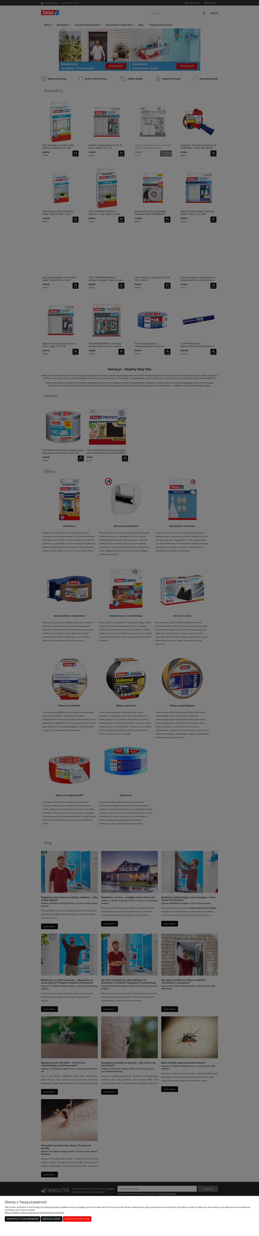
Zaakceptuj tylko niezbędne (22, 1219)
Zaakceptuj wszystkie (77, 1219)
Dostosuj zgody (51, 1219)
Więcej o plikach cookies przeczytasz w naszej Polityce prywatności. (34, 1212)
